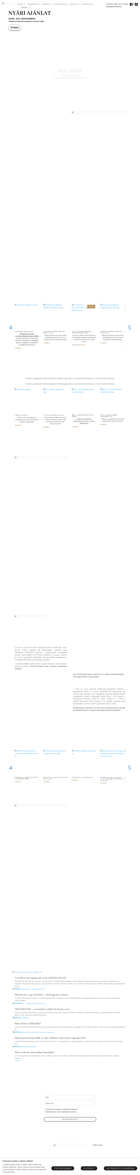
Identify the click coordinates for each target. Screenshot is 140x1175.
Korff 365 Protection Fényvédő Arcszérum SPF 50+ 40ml (55, 778)
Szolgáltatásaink (32, 4)
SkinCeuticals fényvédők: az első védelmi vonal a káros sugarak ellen (50, 1037)
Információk (73, 4)
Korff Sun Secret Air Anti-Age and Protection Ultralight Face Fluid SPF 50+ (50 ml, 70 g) (112, 779)
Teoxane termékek (24, 870)
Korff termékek (81, 716)
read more (17, 1060)
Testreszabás (62, 1168)
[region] (70, 1166)
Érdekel (15, 27)
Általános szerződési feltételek (102, 1153)
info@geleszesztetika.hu (114, 6)
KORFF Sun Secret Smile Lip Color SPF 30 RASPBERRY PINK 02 (26, 778)
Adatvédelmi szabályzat (100, 1156)
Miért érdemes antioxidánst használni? (34, 1052)
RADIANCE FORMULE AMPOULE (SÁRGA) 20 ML (54, 332)
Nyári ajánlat (29, 13)
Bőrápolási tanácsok (61, 4)
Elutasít (89, 1168)
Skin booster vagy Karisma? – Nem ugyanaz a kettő (41, 994)
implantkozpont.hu (87, 4)
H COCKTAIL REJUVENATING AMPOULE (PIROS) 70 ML (81, 332)
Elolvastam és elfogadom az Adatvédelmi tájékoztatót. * (62, 1109)
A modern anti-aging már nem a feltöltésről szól (40, 977)
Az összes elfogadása (120, 1168)
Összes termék (23, 438)
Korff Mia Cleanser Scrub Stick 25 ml (82, 777)
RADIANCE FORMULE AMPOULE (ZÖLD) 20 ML (111, 332)
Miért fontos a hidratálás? (28, 1023)
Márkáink (20, 4)
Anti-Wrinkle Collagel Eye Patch (24, 331)
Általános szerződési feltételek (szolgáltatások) (107, 1151)
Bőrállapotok (46, 4)
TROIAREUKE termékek (84, 169)
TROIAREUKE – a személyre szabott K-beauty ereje (42, 1009)
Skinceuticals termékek (26, 498)
